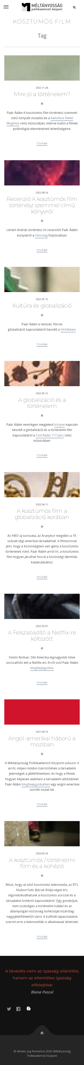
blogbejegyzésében (35, 784)
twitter (11, 1009)
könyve (59, 424)
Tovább (42, 143)
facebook (20, 1009)
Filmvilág (41, 235)
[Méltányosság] (42, 7)
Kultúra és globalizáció (42, 305)
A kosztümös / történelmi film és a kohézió (42, 863)
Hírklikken (68, 329)
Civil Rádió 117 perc (50, 435)
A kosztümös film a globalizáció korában (42, 513)
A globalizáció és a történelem (42, 403)
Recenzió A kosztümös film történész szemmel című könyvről (42, 205)
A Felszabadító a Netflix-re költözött (42, 635)
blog (31, 1009)
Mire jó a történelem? (42, 94)
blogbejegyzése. (42, 668)
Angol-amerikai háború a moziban (42, 741)
